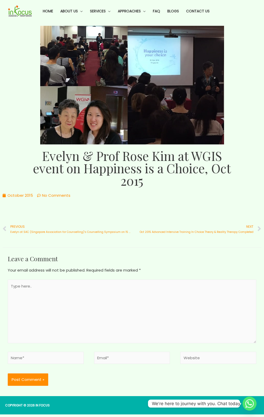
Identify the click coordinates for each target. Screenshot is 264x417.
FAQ (156, 11)
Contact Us (198, 11)
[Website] (218, 359)
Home (48, 11)
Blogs (173, 11)
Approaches (129, 11)
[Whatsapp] (250, 404)
